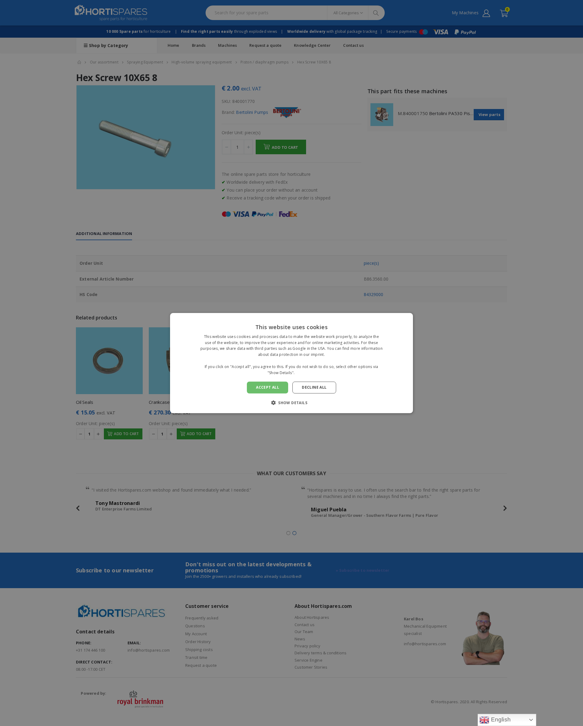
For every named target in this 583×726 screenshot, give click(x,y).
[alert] (291, 363)
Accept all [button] (267, 387)
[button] (291, 403)
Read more (306, 372)
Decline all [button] (314, 387)
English (500, 719)
